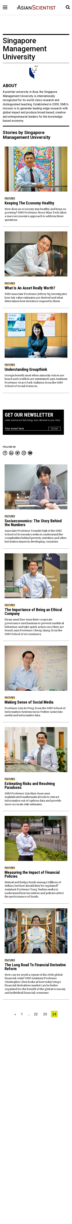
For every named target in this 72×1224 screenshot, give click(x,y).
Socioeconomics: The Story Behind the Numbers (33, 523)
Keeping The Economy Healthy (29, 203)
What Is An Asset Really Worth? (30, 288)
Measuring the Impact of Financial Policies (32, 874)
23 (45, 1014)
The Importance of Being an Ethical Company (33, 611)
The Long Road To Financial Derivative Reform (35, 967)
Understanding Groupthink (26, 369)
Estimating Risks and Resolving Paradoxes (30, 785)
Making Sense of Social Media (29, 702)
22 (36, 1014)
